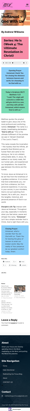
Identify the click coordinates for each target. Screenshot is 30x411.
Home (5, 366)
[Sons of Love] (7, 292)
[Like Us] (7, 307)
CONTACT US (8, 382)
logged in (13, 323)
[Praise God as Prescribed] (19, 288)
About (5, 378)
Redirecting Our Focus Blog (12, 374)
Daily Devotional (6, 13)
